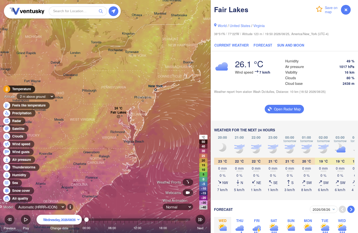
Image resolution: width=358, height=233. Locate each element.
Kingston (128, 33)
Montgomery (19, 202)
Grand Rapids (26, 53)
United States (240, 25)
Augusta (67, 187)
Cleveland (70, 75)
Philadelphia (142, 97)
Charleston (89, 196)
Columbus (56, 97)
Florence (91, 177)
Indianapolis (20, 100)
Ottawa (137, 15)
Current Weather (231, 45)
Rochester (115, 50)
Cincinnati (39, 110)
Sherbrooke (179, 15)
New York (155, 86)
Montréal (160, 13)
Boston (188, 62)
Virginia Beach (133, 141)
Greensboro (91, 152)
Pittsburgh (89, 90)
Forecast (263, 45)
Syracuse (132, 52)
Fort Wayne (32, 81)
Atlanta (41, 184)
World (222, 25)
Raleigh (104, 156)
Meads (59, 119)
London (75, 53)
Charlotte (79, 164)
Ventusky (26, 11)
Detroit (55, 62)
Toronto (96, 42)
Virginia (259, 25)
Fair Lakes (118, 112)
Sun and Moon (290, 45)
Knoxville (45, 154)
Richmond (117, 132)
